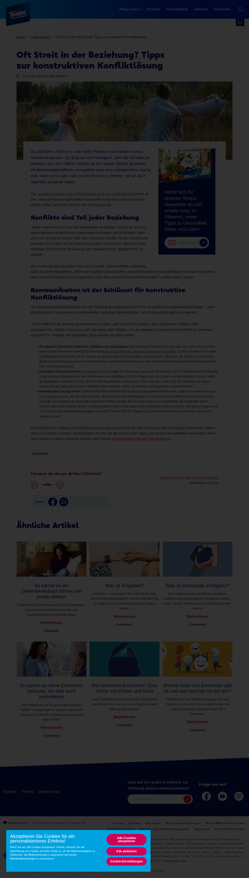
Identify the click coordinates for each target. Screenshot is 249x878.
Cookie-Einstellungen (126, 861)
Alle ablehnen (126, 851)
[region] (78, 851)
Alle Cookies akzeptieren (126, 839)
